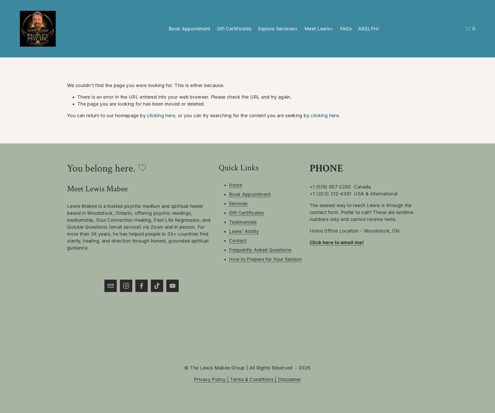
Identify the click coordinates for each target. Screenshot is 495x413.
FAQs (346, 28)
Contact (238, 240)
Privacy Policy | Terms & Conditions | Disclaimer (247, 379)
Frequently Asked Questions (260, 250)
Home (235, 185)
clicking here (161, 115)
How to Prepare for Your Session (265, 259)
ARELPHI (368, 28)
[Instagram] (126, 286)
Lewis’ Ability (244, 231)
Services (238, 203)
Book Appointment (189, 28)
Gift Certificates (234, 28)
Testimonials (243, 222)
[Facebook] (141, 286)
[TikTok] (157, 286)
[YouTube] (172, 286)
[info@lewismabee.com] (110, 286)
